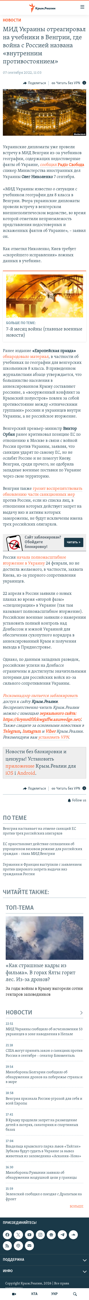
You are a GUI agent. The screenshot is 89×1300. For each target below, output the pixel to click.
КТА (34, 1294)
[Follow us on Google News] (51, 1234)
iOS (9, 773)
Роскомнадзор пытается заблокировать (40, 696)
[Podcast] (18, 1245)
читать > (73, 542)
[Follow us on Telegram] (62, 1234)
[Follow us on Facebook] (7, 1234)
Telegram (11, 732)
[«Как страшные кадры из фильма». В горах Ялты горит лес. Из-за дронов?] (44, 938)
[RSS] (7, 1245)
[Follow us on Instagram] (40, 1234)
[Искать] (75, 1294)
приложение (19, 766)
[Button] (34, 83)
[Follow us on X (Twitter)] (18, 1234)
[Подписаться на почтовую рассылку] (29, 1245)
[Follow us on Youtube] (29, 1234)
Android (26, 773)
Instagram (31, 732)
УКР (54, 1294)
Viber (50, 732)
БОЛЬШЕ (76, 1207)
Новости (12, 20)
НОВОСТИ (19, 1013)
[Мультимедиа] (14, 1294)
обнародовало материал (26, 357)
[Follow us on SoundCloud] (73, 1234)
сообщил (62, 165)
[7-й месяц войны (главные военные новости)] (44, 295)
